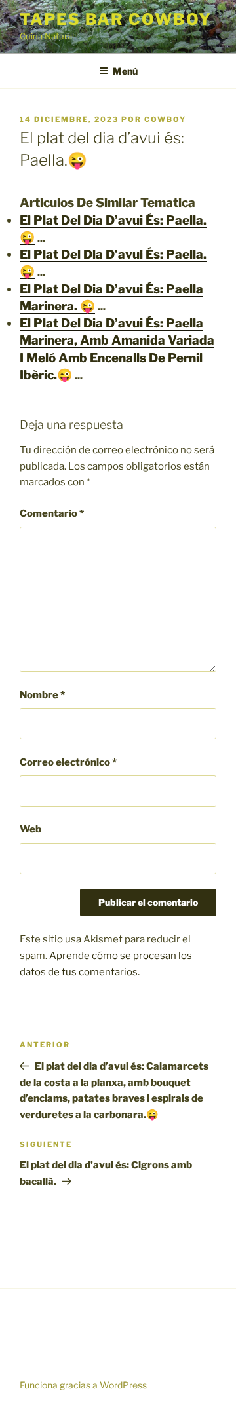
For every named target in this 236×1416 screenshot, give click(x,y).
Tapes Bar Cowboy (116, 19)
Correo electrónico (68, 762)
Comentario (52, 513)
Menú (125, 71)
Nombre (42, 695)
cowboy (165, 119)
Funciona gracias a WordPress (83, 1384)
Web (30, 829)
